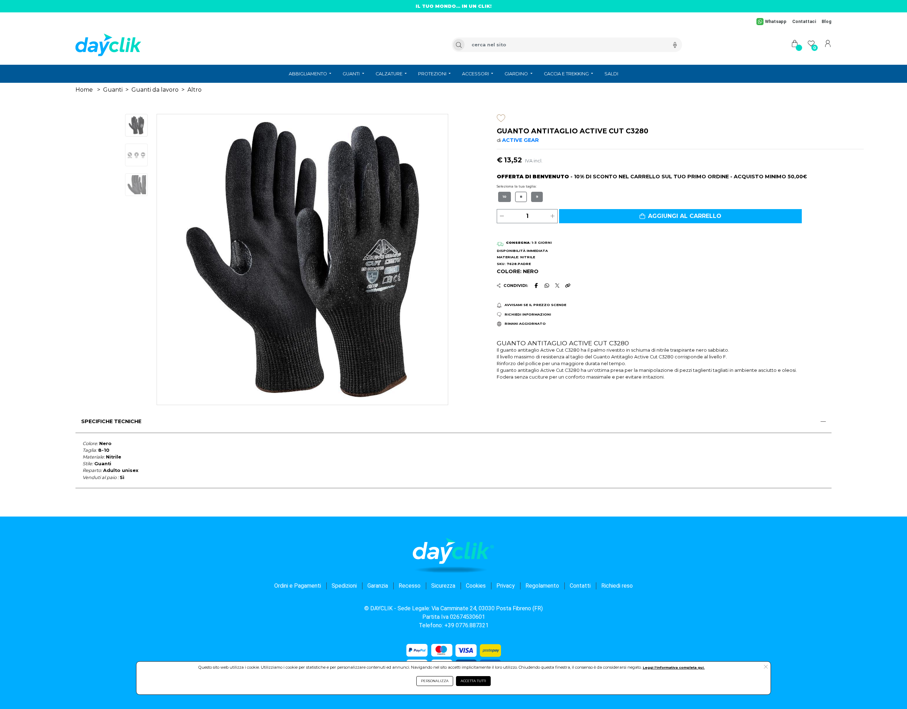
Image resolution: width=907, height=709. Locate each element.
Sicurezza (443, 585)
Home (84, 89)
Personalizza (435, 681)
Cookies (476, 585)
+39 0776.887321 (466, 625)
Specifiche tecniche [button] (111, 421)
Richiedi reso (617, 585)
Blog (827, 21)
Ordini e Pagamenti (297, 585)
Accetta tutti (473, 681)
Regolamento (542, 585)
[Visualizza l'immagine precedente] (426, 259)
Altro (194, 89)
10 (504, 196)
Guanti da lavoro (155, 89)
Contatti (580, 585)
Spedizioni (344, 585)
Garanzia (377, 585)
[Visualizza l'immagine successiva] (179, 259)
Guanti (113, 89)
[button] (680, 216)
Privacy (505, 585)
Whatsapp (775, 21)
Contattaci (804, 21)
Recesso (410, 585)
